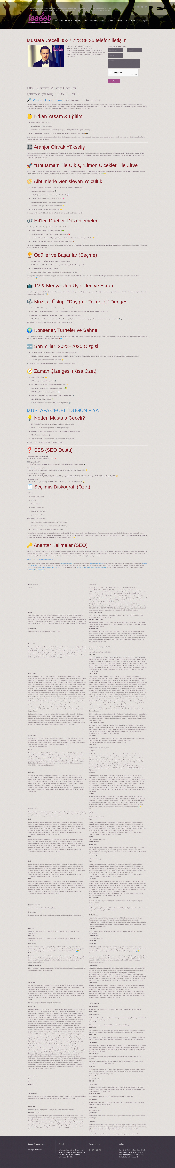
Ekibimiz (78, 20)
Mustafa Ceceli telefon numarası (47, 567)
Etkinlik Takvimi (123, 20)
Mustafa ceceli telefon (46, 559)
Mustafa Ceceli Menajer (67, 563)
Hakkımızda (69, 20)
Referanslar (135, 20)
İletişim (144, 20)
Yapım (85, 20)
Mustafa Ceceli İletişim (33, 559)
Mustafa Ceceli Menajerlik (96, 563)
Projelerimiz (111, 20)
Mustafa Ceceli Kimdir (49, 100)
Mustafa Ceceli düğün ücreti (37, 570)
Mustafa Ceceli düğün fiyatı (98, 567)
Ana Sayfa (59, 20)
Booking (102, 20)
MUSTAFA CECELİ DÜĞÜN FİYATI (65, 410)
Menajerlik (93, 20)
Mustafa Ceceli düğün (83, 567)
